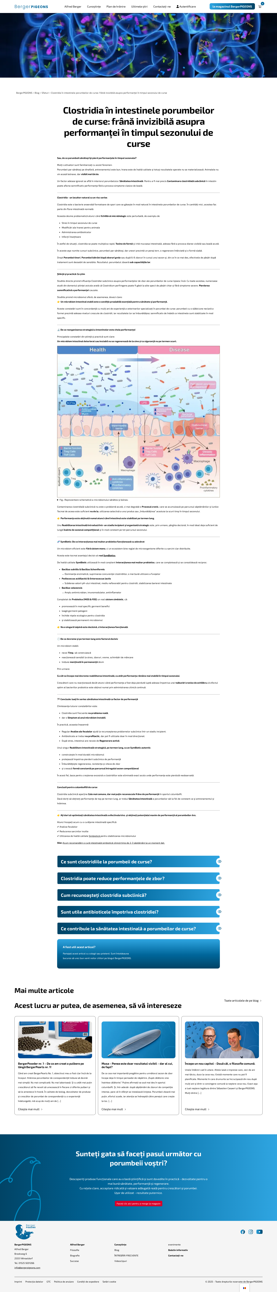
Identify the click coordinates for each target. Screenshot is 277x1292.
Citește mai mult (29, 1109)
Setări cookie (109, 1281)
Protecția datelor (34, 1281)
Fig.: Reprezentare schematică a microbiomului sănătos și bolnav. (94, 499)
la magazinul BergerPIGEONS (232, 6)
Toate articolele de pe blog (241, 1000)
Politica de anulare (64, 1281)
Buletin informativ (178, 1250)
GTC (49, 1281)
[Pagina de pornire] (31, 6)
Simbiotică (94, 835)
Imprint (18, 1281)
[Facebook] (242, 1231)
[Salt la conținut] (7, 84)
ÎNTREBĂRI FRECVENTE (126, 1255)
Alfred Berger (72, 6)
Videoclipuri (120, 1261)
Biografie (75, 1255)
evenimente (174, 1244)
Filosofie (74, 1250)
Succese (74, 1261)
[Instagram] (250, 1231)
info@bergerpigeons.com (27, 1267)
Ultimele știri (139, 6)
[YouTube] (259, 1231)
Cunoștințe (94, 6)
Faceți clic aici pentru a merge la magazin (138, 1203)
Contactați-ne (162, 6)
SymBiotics (109, 555)
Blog (116, 1250)
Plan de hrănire (116, 6)
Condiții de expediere (88, 1281)
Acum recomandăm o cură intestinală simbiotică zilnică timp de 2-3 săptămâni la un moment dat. (114, 842)
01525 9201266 (26, 1263)
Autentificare (187, 6)
